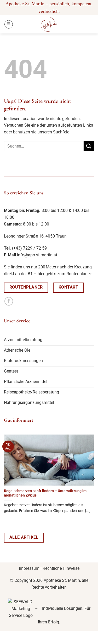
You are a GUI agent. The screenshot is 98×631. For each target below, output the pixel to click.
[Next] (93, 478)
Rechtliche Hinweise (61, 568)
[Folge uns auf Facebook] (8, 301)
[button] (8, 24)
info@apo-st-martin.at (37, 254)
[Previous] (5, 478)
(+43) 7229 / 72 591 (30, 248)
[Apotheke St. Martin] (49, 24)
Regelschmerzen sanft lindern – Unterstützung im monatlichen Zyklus (45, 493)
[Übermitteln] (89, 146)
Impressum (29, 568)
